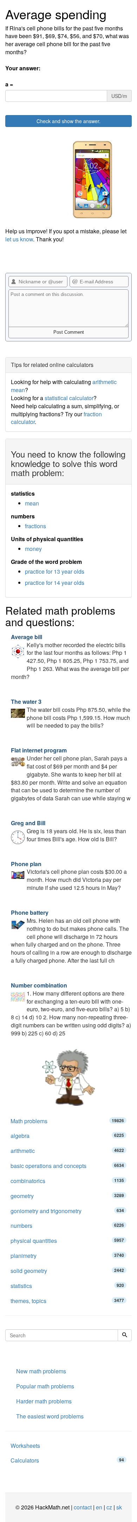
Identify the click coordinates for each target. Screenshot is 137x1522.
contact (83, 1507)
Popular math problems (45, 1386)
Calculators (67, 1460)
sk (119, 1507)
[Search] (125, 1335)
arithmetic (67, 1151)
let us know (19, 239)
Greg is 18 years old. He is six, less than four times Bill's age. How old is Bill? (68, 831)
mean (32, 503)
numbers (67, 1226)
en (99, 1507)
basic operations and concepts (67, 1166)
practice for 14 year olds (54, 583)
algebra (67, 1136)
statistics (67, 1286)
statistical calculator (69, 398)
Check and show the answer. (68, 121)
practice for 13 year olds (54, 571)
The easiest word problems (50, 1416)
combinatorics (67, 1181)
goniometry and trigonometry (67, 1211)
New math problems (41, 1371)
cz (109, 1507)
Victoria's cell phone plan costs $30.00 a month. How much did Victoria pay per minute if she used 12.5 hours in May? (69, 876)
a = (9, 84)
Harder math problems (44, 1401)
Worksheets (25, 1446)
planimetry (67, 1256)
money (33, 549)
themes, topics (67, 1301)
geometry (67, 1196)
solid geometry (67, 1271)
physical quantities (67, 1241)
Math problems (67, 1121)
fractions (35, 526)
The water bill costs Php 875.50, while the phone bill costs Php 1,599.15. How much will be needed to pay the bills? (70, 714)
